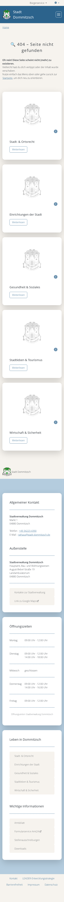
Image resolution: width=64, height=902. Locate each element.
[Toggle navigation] (59, 14)
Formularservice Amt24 (26, 831)
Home (6, 27)
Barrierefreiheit (14, 884)
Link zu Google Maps (25, 601)
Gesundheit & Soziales (26, 773)
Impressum (34, 884)
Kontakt (13, 878)
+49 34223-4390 (27, 530)
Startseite (8, 78)
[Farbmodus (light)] (56, 3)
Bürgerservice (37, 3)
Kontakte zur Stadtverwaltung (29, 592)
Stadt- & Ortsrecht (23, 756)
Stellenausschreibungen (27, 840)
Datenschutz (51, 884)
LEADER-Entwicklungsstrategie (38, 878)
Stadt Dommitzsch (23, 14)
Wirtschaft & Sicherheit (26, 790)
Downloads (20, 848)
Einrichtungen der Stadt (26, 764)
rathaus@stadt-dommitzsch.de (34, 534)
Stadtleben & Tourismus (26, 781)
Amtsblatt (19, 822)
